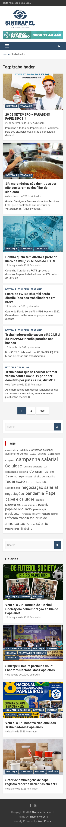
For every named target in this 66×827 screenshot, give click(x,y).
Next (42, 410)
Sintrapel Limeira (41, 812)
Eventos (25, 596)
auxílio (33, 454)
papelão (43, 504)
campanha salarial (37, 459)
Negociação (12, 488)
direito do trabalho (44, 476)
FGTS (29, 482)
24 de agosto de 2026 (17, 617)
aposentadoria (11, 450)
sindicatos (15, 523)
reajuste (36, 513)
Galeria (38, 596)
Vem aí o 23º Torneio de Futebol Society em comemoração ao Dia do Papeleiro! (31, 609)
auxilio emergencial (16, 453)
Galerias (11, 559)
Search (57, 427)
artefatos (25, 450)
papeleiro (40, 500)
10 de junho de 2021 (16, 347)
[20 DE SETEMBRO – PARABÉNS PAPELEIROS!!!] (33, 91)
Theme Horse (38, 816)
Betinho (41, 453)
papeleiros (13, 504)
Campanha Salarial (18, 648)
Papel (51, 493)
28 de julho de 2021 (16, 306)
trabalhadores (12, 529)
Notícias (10, 367)
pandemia (35, 493)
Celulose (13, 465)
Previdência (26, 514)
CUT (52, 472)
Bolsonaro (54, 453)
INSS (44, 482)
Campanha (9, 460)
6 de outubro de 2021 (17, 196)
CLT (45, 467)
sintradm (39, 123)
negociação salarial (39, 487)
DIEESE (29, 476)
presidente (12, 513)
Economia (26, 248)
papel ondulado (29, 505)
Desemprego (14, 476)
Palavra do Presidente (32, 653)
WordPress (44, 821)
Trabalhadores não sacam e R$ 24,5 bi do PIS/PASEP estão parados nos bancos (32, 339)
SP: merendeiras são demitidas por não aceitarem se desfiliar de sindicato (30, 188)
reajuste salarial (50, 514)
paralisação (40, 509)
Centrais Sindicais (33, 466)
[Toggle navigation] (7, 46)
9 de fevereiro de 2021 (17, 384)
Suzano (31, 524)
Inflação (37, 482)
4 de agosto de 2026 (16, 674)
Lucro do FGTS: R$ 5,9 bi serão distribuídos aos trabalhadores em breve (30, 298)
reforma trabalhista (19, 518)
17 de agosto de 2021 (17, 265)
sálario (42, 523)
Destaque (11, 106)
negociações (14, 494)
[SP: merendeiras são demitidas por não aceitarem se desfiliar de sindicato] (33, 161)
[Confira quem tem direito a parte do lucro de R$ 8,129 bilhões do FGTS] (33, 234)
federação (15, 481)
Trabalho (26, 106)
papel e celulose (19, 499)
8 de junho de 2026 (15, 788)
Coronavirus (39, 471)
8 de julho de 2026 (15, 731)
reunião (41, 518)
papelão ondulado (18, 509)
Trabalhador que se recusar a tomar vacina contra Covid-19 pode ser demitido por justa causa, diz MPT (31, 376)
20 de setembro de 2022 (18, 123)
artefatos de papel (42, 450)
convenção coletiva (16, 471)
